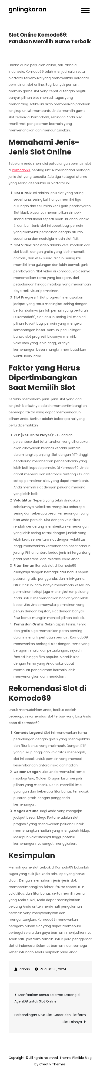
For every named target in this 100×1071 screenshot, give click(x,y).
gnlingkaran (28, 9)
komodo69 (21, 170)
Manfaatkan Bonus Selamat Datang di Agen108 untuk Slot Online (47, 998)
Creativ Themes (52, 1064)
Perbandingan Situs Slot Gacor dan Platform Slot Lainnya (50, 1018)
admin (25, 969)
